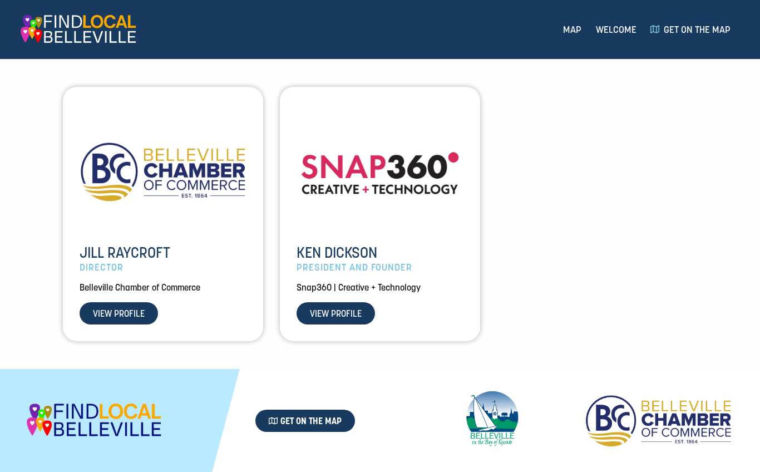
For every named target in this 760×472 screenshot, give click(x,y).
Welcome (616, 29)
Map (572, 29)
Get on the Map (697, 29)
